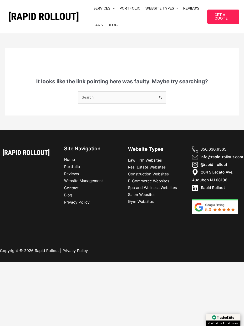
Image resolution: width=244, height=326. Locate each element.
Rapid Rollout (211, 187)
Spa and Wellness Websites (152, 187)
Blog (112, 25)
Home (69, 159)
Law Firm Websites (145, 160)
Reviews (191, 8)
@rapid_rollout (213, 164)
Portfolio (130, 8)
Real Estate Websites (147, 167)
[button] (112, 8)
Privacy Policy (77, 202)
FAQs (98, 25)
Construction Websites (148, 174)
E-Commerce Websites (148, 181)
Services (101, 8)
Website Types (159, 8)
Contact (71, 187)
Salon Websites (141, 194)
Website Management (83, 180)
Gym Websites (141, 201)
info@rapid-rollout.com (221, 156)
